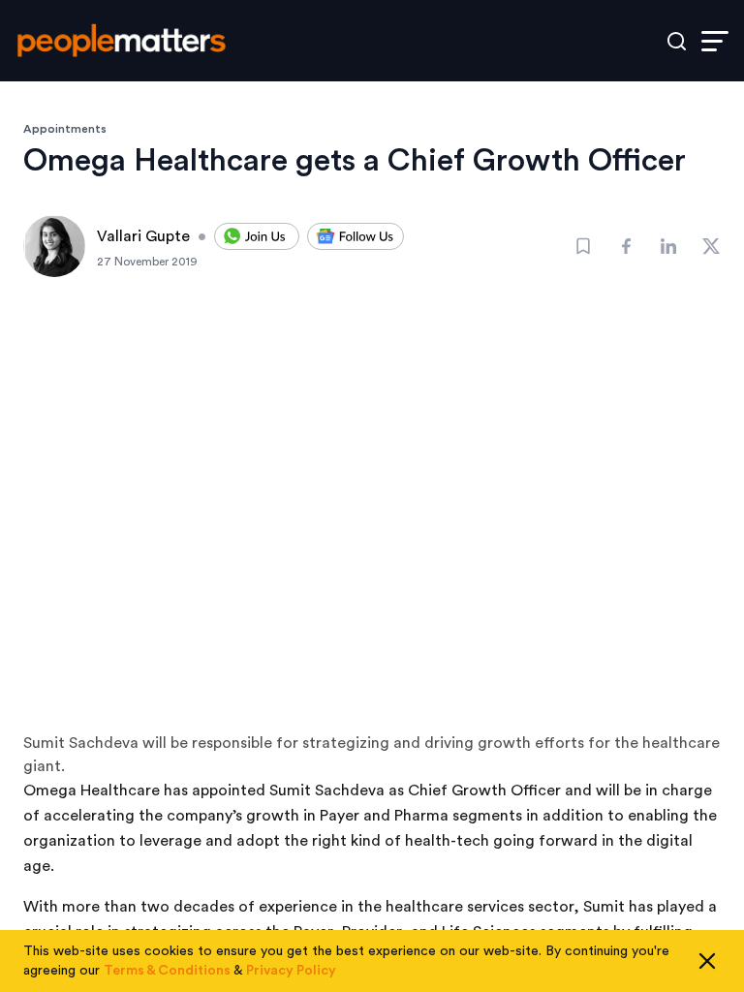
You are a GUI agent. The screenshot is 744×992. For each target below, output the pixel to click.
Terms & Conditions (167, 970)
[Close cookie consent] (707, 961)
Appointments (65, 129)
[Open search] (676, 41)
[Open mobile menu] (714, 41)
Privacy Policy (291, 970)
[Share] (626, 246)
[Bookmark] (583, 246)
